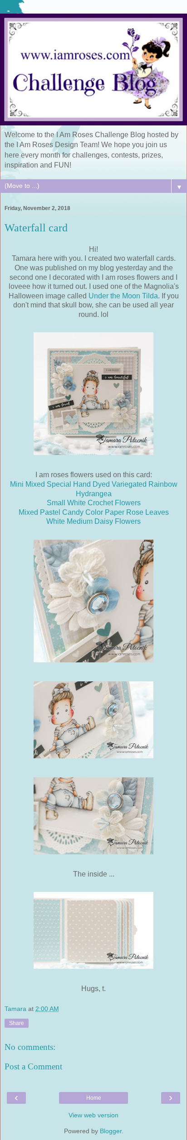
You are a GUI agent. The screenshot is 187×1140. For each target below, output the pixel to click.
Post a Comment (33, 1066)
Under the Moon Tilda (123, 296)
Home (93, 1098)
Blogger (111, 1131)
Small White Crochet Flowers (94, 503)
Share (16, 1023)
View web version (93, 1115)
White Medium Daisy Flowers (93, 521)
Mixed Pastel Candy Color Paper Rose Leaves (94, 512)
